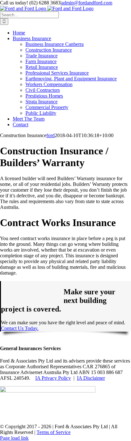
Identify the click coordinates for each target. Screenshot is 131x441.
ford (50, 135)
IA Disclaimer (91, 378)
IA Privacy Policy (53, 378)
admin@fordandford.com (86, 2)
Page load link (14, 438)
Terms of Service (54, 432)
